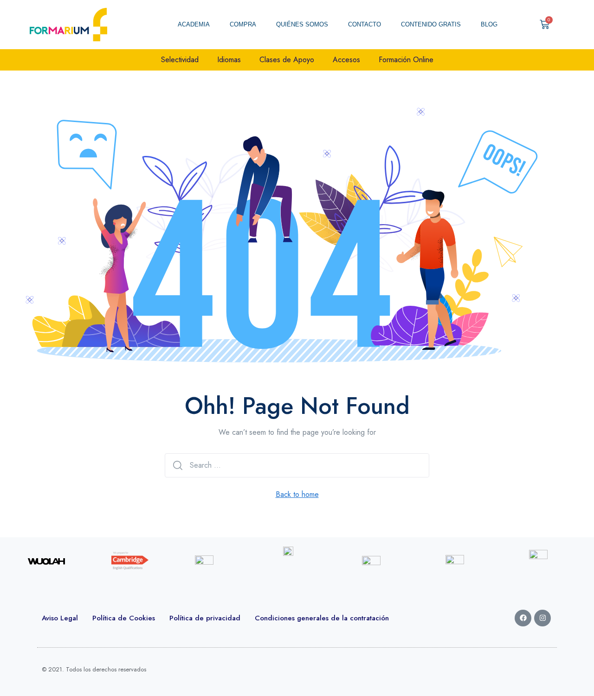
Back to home (297, 494)
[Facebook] (523, 618)
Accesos (346, 59)
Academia (194, 24)
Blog (489, 24)
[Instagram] (542, 618)
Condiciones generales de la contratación (322, 618)
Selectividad (180, 59)
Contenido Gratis (431, 24)
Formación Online (406, 59)
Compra (243, 24)
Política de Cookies (123, 618)
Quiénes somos (302, 24)
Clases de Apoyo (286, 59)
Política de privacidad (204, 618)
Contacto (364, 24)
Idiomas (229, 59)
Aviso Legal (60, 618)
